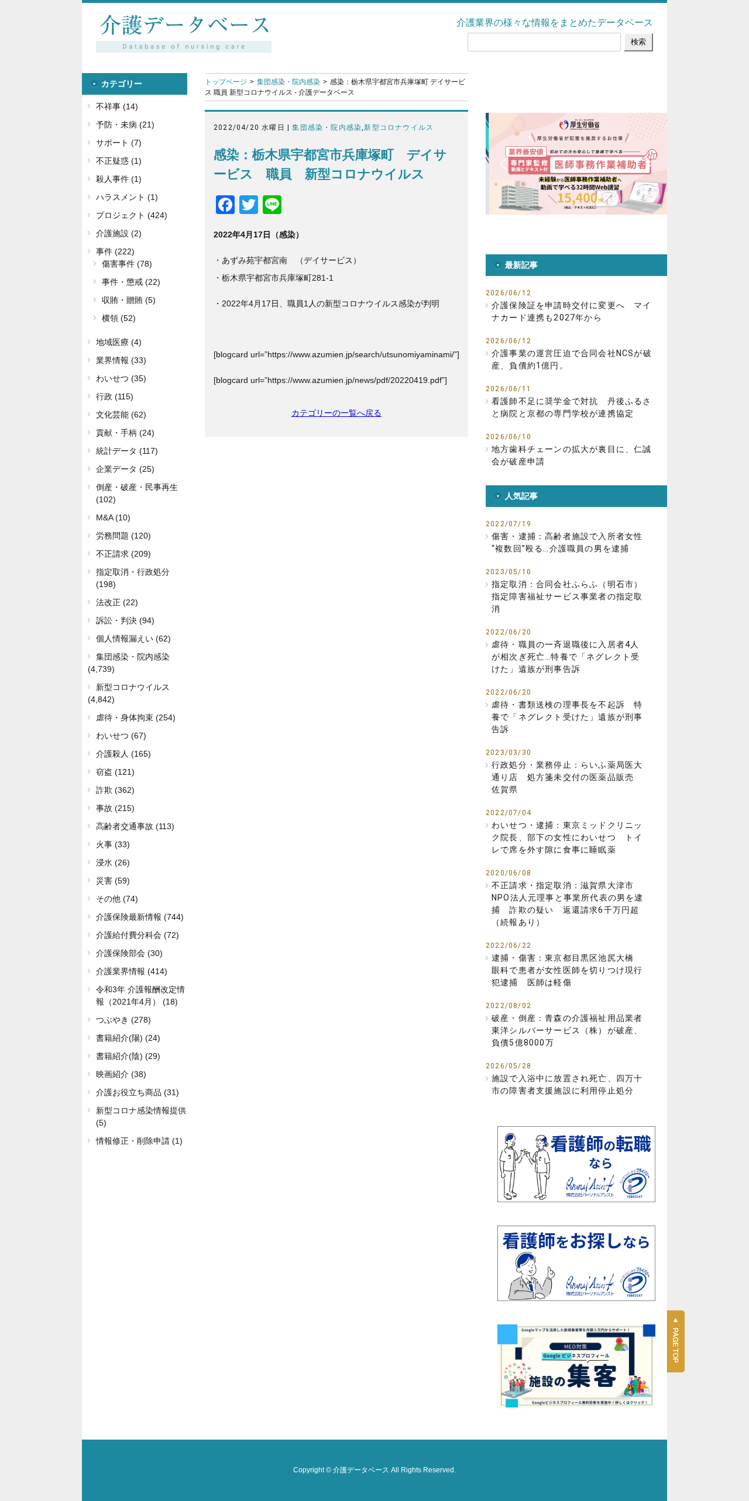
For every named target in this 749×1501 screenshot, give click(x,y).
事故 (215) (115, 808)
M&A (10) (113, 517)
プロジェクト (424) (131, 215)
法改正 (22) (117, 602)
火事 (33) (113, 844)
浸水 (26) (113, 862)
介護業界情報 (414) (131, 971)
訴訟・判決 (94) (125, 620)
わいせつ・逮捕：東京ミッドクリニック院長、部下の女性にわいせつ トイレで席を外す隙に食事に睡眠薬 (567, 837)
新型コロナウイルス (399, 127)
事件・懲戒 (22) (131, 282)
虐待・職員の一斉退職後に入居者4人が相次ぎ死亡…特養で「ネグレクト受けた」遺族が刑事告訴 (566, 657)
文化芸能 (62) (121, 414)
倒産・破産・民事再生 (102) (137, 493)
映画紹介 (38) (121, 1074)
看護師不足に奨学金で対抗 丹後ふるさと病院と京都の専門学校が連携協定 (572, 407)
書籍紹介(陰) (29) (128, 1056)
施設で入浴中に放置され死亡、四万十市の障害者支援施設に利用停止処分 (567, 1084)
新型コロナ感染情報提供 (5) (141, 1116)
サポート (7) (119, 142)
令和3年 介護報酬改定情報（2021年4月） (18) (140, 995)
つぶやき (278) (123, 1019)
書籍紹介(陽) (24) (128, 1038)
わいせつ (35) (121, 378)
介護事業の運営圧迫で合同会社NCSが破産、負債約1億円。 (572, 359)
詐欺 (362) (115, 790)
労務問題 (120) (123, 535)
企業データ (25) (125, 469)
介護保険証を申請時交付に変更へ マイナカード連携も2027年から (572, 311)
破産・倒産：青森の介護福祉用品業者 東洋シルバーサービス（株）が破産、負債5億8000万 (567, 1030)
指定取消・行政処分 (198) (133, 578)
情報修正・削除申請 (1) (139, 1140)
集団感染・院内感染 (288, 82)
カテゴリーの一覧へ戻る (336, 412)
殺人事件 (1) (119, 179)
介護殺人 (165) (123, 753)
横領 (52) (119, 318)
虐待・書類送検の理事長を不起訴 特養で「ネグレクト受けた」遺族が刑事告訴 (567, 717)
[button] (576, 163)
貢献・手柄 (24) (125, 432)
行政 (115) (114, 396)
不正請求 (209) (123, 553)
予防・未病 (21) (125, 124)
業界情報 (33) (121, 360)
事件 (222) (115, 251)
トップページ (226, 82)
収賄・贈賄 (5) (129, 300)
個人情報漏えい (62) (133, 638)
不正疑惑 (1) (119, 160)
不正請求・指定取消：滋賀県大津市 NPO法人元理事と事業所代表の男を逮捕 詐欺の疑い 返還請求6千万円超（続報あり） (568, 904)
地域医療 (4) (119, 342)
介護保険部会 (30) (129, 953)
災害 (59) (113, 880)
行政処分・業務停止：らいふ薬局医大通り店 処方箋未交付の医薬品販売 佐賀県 (567, 777)
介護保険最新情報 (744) (140, 917)
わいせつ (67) (121, 735)
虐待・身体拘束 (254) (136, 717)
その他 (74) (117, 898)
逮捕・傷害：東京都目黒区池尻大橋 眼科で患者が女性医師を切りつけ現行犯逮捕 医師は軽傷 (567, 970)
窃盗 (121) (115, 772)
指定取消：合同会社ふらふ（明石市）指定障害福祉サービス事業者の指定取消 (567, 596)
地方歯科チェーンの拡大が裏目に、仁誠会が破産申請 (572, 455)
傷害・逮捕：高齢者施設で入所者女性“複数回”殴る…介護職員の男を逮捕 (567, 542)
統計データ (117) (127, 451)
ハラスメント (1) (127, 197)
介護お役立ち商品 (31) (137, 1092)
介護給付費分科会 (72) (137, 935)
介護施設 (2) (119, 233)
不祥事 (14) (117, 106)
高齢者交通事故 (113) (135, 826)
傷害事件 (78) (127, 263)
